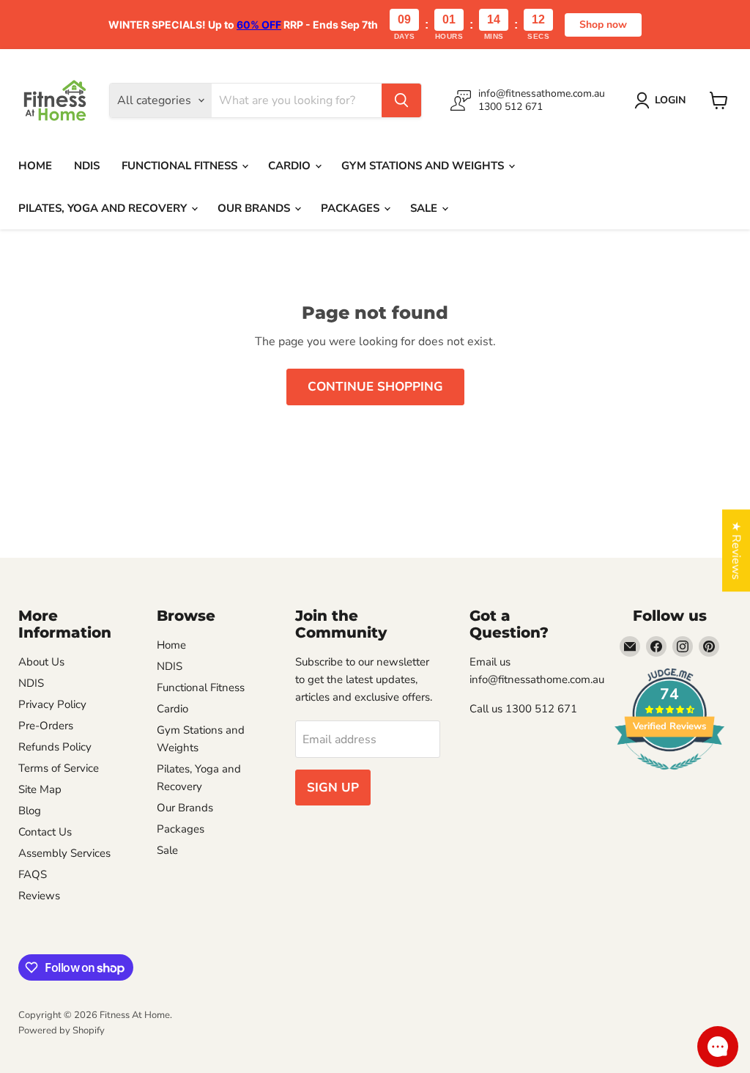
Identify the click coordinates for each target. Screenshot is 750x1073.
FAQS (32, 874)
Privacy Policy (52, 704)
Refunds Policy (55, 747)
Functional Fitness (181, 165)
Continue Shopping (375, 386)
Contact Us (45, 832)
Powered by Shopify (61, 1030)
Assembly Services (64, 853)
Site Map (40, 789)
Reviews (39, 895)
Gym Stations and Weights (424, 165)
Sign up (333, 787)
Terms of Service (58, 768)
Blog (29, 810)
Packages (351, 208)
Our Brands (255, 208)
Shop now (603, 25)
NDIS (87, 165)
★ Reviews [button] (736, 550)
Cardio (290, 165)
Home (35, 165)
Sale (425, 208)
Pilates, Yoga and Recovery (104, 208)
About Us (41, 662)
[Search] (401, 100)
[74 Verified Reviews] (669, 778)
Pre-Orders (45, 725)
